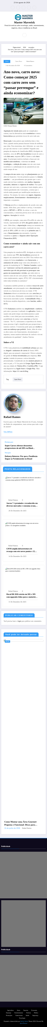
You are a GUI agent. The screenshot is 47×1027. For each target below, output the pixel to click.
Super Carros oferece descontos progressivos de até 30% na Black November (19, 447)
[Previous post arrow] (41, 445)
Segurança (35, 1015)
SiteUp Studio (24, 1021)
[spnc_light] (29, 35)
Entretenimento (18, 1012)
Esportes (25, 1010)
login (19, 621)
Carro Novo (18, 61)
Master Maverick (24, 22)
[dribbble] (23, 7)
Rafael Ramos (30, 61)
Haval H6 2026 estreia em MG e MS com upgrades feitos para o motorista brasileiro (21, 595)
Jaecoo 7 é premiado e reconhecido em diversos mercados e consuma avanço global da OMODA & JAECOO (22, 504)
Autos (7, 61)
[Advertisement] (23, 875)
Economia (16, 641)
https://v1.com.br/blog (20, 371)
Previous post (9, 442)
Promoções (9, 1015)
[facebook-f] (18, 7)
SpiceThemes (23, 1023)
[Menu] (17, 35)
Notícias (28, 1012)
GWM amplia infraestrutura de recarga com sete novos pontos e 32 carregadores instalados (20, 550)
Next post (8, 453)
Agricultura (10, 1010)
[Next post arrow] (41, 457)
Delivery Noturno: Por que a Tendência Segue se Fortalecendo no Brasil (21, 457)
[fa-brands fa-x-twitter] (12, 7)
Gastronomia (19, 1015)
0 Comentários (28, 65)
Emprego (8, 1012)
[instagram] (29, 7)
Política (36, 1012)
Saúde (27, 1015)
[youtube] (34, 7)
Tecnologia (22, 1018)
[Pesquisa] (24, 35)
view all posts (8, 432)
